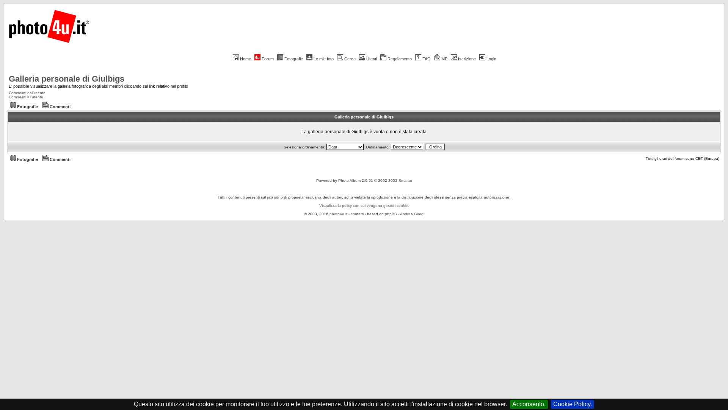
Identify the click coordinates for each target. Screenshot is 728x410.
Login (491, 59)
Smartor (405, 180)
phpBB (391, 214)
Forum (268, 59)
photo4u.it (338, 214)
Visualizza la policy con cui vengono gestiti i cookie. (364, 205)
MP (444, 59)
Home (245, 59)
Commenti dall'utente (27, 93)
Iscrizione (467, 59)
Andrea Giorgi (412, 214)
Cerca (350, 59)
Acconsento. (529, 404)
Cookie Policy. (572, 404)
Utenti (371, 59)
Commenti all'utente (26, 97)
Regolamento (400, 59)
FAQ (426, 59)
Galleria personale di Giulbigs (66, 79)
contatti (357, 214)
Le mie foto (324, 59)
